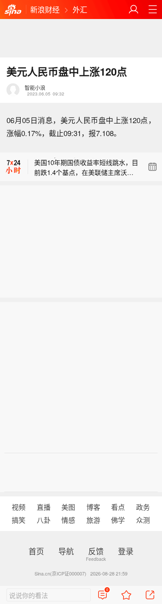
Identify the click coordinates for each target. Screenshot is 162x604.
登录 (125, 550)
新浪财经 (45, 9)
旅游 (93, 520)
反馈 (96, 550)
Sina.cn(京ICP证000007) (60, 573)
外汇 (80, 9)
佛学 (118, 520)
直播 (44, 507)
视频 (18, 507)
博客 (93, 507)
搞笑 (18, 520)
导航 (66, 550)
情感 (68, 520)
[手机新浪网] (13, 10)
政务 (143, 507)
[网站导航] (152, 9)
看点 (118, 507)
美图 (68, 507)
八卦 (44, 520)
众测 (143, 520)
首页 (36, 550)
